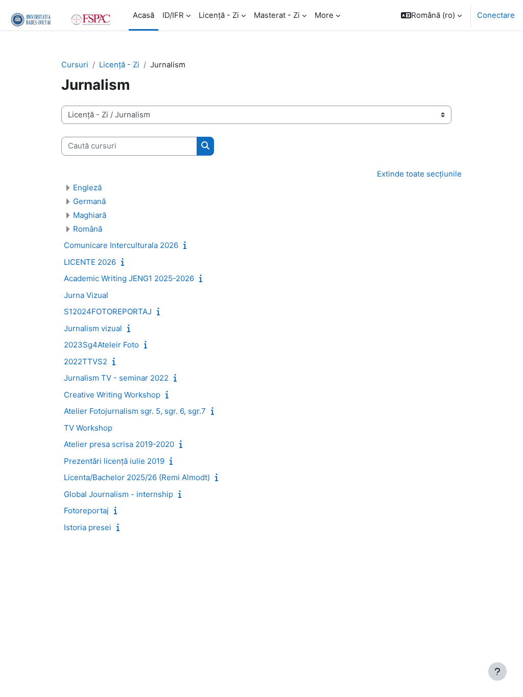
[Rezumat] (187, 245)
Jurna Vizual (86, 295)
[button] (431, 15)
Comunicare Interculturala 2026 (121, 245)
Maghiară (89, 215)
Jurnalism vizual (93, 328)
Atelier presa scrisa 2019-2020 (119, 444)
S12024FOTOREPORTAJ (108, 311)
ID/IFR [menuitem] (173, 15)
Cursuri (74, 64)
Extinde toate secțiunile (419, 174)
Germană (89, 201)
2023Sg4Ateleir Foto (101, 345)
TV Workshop (88, 428)
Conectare (496, 15)
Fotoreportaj (86, 510)
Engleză (87, 187)
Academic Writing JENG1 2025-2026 (129, 278)
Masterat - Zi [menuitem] (277, 15)
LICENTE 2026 (90, 262)
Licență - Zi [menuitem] (219, 15)
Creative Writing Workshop (112, 395)
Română (87, 229)
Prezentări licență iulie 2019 (114, 461)
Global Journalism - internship (118, 494)
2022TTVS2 (85, 361)
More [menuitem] (324, 15)
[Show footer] (497, 671)
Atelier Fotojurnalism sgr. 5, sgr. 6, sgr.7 (135, 411)
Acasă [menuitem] (143, 15)
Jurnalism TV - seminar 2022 (116, 378)
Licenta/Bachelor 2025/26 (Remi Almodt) (137, 477)
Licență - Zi (119, 64)
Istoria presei (87, 527)
